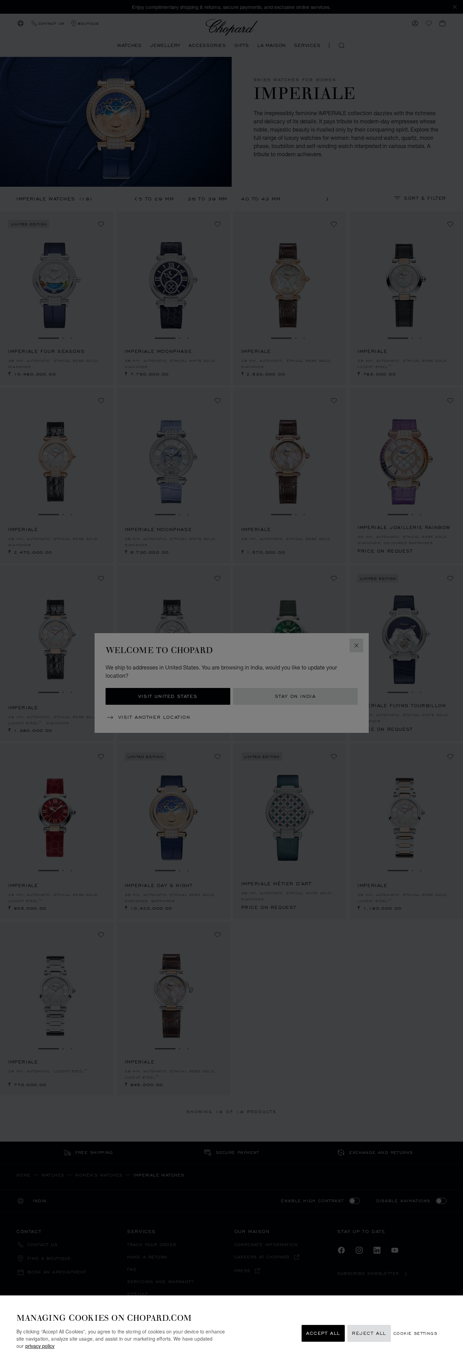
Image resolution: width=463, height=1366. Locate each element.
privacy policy (39, 1345)
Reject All (369, 1333)
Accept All (323, 1333)
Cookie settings (415, 1333)
